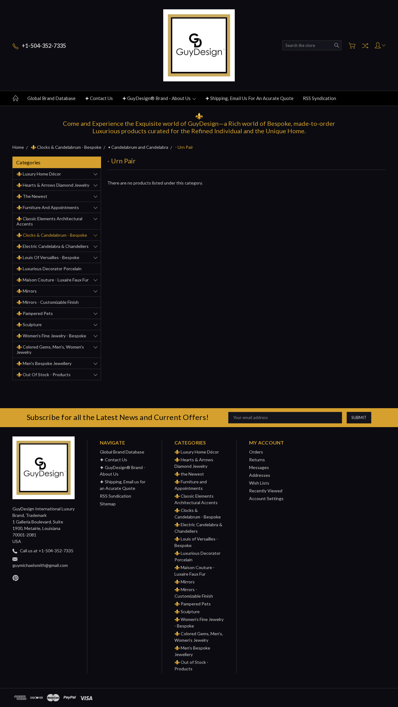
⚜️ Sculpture (29, 324)
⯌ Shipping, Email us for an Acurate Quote (249, 98)
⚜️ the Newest (31, 196)
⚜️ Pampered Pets (34, 313)
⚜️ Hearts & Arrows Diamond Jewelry (52, 185)
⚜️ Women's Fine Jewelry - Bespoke (51, 335)
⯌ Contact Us (99, 98)
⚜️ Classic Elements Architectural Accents (49, 221)
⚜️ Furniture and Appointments (47, 207)
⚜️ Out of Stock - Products (43, 374)
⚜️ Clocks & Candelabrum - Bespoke (51, 235)
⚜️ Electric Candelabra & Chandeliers (52, 246)
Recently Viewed (265, 490)
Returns (257, 459)
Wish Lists (259, 483)
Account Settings (266, 498)
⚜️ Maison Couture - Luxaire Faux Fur (52, 279)
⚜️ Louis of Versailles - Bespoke (47, 257)
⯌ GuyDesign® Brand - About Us (157, 98)
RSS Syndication (319, 98)
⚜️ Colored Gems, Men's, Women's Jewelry (50, 349)
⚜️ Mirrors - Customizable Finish (47, 302)
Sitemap (108, 503)
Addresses (259, 475)
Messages (259, 467)
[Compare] (365, 45)
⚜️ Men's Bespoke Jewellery (44, 363)
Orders (256, 451)
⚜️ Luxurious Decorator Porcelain (48, 268)
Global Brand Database (51, 98)
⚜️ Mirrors (26, 291)
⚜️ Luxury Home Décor (38, 173)
